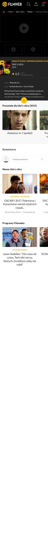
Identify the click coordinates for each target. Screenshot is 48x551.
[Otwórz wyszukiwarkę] (28, 4)
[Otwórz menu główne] (43, 4)
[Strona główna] (3, 11)
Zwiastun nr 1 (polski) (19, 133)
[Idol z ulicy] (5, 67)
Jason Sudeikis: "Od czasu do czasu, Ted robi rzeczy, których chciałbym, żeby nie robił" (20, 259)
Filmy (10, 12)
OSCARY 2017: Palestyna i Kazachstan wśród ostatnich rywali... (19, 204)
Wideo (30, 12)
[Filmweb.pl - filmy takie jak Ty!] (12, 4)
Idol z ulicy (20, 12)
